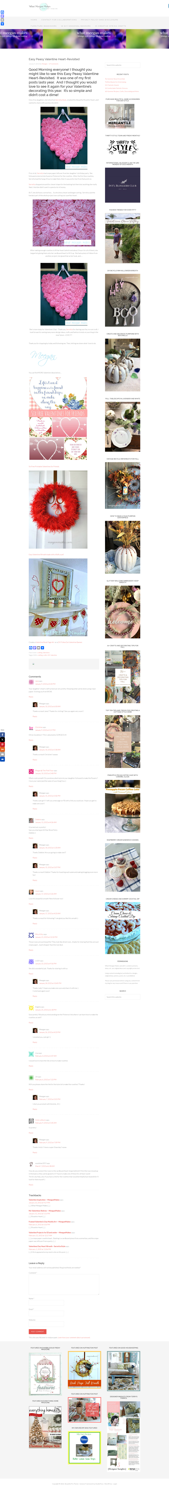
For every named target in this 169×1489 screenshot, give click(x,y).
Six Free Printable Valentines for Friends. (44, 466)
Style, (64, 100)
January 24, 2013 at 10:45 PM (50, 983)
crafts (45, 655)
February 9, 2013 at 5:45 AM (46, 1123)
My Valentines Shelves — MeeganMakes (45, 1211)
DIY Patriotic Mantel (112, 85)
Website (32, 1320)
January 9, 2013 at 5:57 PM (45, 730)
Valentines (46, 652)
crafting (39, 652)
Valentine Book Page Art (45, 642)
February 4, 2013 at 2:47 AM (46, 1056)
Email (31, 1309)
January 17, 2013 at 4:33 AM (49, 913)
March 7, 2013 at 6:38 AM (45, 1166)
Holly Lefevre (40, 1120)
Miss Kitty (39, 934)
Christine (38, 727)
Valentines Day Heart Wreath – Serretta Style (47, 1246)
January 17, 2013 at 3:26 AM (46, 894)
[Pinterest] (2, 744)
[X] (2, 739)
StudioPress (99, 1484)
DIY (49, 655)
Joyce (37, 891)
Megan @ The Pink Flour (44, 770)
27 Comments (53, 64)
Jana (37, 681)
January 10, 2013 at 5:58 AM (49, 750)
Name (31, 1298)
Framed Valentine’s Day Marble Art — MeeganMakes (50, 1222)
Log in (115, 1484)
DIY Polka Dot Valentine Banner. (70, 642)
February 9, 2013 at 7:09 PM (49, 1142)
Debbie (38, 819)
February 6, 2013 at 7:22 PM (45, 1079)
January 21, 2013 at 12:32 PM (46, 937)
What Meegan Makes (44, 9)
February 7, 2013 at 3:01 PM (49, 1099)
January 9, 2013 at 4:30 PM (45, 684)
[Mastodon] (2, 16)
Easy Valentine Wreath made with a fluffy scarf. (46, 554)
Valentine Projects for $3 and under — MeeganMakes (50, 1232)
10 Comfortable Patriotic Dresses (116, 88)
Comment (33, 1273)
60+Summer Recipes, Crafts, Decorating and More (122, 91)
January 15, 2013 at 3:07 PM (49, 867)
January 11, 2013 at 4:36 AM (46, 822)
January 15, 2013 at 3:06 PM (49, 796)
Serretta (59, 100)
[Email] (2, 20)
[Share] (2, 24)
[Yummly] (2, 749)
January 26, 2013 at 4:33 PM (49, 1032)
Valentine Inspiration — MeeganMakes (44, 1200)
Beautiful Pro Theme (72, 1484)
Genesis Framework (86, 1484)
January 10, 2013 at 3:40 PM (45, 773)
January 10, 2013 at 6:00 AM (49, 706)
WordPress (108, 1484)
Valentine (54, 655)
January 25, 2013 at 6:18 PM (45, 1010)
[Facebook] (2, 12)
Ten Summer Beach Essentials (115, 79)
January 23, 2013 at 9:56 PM (45, 963)
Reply (31, 697)
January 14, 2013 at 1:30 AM (49, 848)
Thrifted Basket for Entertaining (115, 82)
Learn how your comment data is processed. (74, 1337)
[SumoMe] (2, 759)
